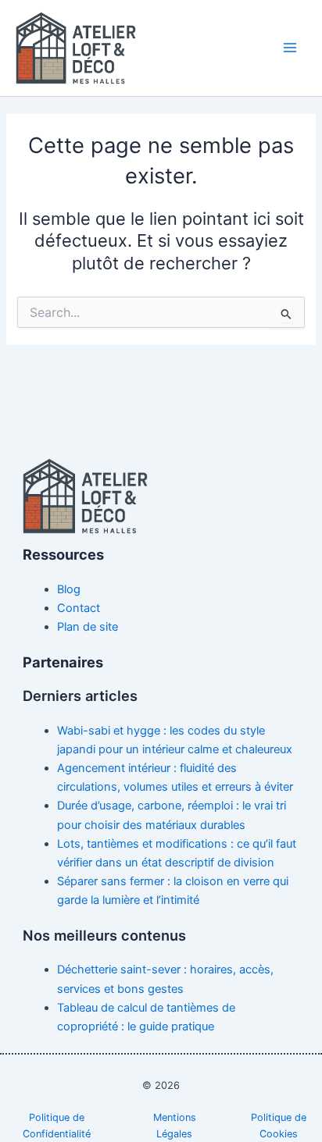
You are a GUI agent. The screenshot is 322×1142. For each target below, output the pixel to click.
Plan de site (87, 627)
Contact (78, 608)
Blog (68, 589)
